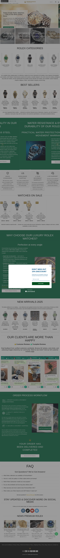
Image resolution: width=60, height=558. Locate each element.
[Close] (50, 264)
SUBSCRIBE (41, 282)
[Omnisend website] (30, 292)
